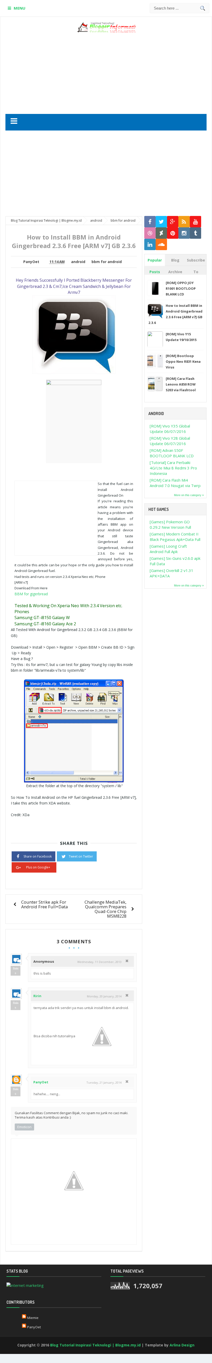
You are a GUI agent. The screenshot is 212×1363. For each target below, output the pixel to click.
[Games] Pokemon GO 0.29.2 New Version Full (170, 524)
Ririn (37, 996)
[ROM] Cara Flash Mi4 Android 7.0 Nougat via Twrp (175, 482)
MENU (19, 8)
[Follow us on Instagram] (184, 233)
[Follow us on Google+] (172, 222)
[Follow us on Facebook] (150, 222)
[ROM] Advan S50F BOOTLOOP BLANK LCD (172, 453)
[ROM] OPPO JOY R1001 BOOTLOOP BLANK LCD (181, 288)
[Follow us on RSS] (184, 222)
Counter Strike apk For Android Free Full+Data (44, 904)
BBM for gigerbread (31, 593)
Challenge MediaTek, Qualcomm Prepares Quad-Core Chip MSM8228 (105, 909)
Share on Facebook (38, 856)
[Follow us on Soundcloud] (161, 244)
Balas (15, 971)
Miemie (33, 1317)
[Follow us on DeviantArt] (161, 233)
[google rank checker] (25, 1284)
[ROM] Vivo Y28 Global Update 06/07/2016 (170, 441)
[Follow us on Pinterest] (172, 233)
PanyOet (40, 1082)
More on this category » (189, 495)
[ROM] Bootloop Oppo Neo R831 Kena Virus (183, 361)
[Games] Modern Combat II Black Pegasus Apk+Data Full (175, 536)
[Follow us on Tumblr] (195, 233)
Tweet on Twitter (81, 856)
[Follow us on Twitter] (161, 222)
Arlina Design (182, 1345)
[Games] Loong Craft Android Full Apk (168, 548)
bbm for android (107, 261)
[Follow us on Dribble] (150, 233)
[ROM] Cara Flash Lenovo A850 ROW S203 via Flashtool (181, 384)
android (78, 261)
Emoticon (24, 1127)
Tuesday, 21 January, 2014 (104, 1082)
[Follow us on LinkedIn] (150, 244)
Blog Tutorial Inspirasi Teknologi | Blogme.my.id (95, 1345)
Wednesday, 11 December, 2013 (99, 962)
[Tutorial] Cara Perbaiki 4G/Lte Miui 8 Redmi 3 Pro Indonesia (173, 468)
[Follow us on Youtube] (195, 222)
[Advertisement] (117, 71)
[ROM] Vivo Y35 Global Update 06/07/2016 (170, 428)
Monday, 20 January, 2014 (104, 996)
